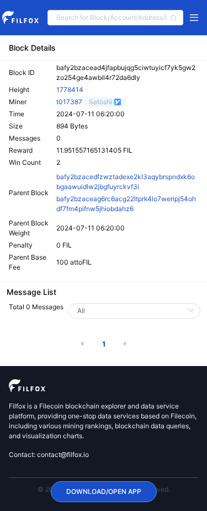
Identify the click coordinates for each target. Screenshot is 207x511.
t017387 (69, 102)
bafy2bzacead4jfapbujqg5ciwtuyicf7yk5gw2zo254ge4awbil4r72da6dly (125, 72)
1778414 (69, 89)
